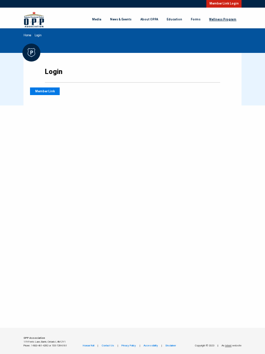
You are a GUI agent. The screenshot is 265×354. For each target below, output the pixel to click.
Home (27, 35)
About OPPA (149, 20)
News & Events (120, 20)
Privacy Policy (128, 345)
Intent (228, 345)
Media (96, 20)
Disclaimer (171, 345)
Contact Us (108, 345)
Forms (195, 20)
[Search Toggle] (198, 3)
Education (174, 20)
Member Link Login (224, 3)
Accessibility (151, 345)
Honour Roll (88, 345)
